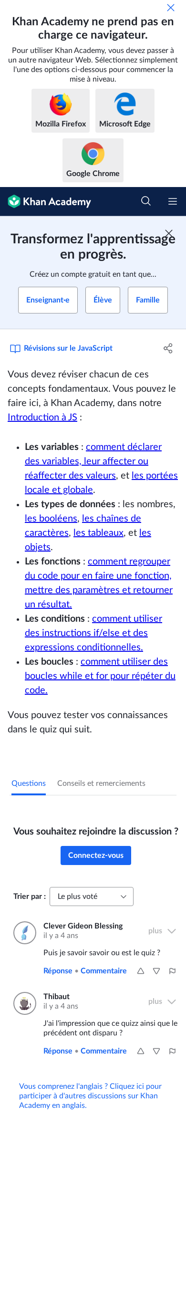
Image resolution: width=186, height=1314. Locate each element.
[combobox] (92, 896)
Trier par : (29, 896)
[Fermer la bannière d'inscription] (168, 233)
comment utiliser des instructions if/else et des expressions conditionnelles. (93, 633)
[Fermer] (170, 7)
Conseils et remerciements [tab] (101, 783)
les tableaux (98, 533)
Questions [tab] (28, 783)
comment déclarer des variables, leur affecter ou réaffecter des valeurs (93, 461)
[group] (93, 725)
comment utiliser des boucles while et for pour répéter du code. (100, 676)
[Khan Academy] (45, 202)
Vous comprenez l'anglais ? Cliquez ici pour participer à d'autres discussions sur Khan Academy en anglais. (90, 1096)
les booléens (51, 518)
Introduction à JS (42, 417)
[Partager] (168, 348)
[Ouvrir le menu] (172, 201)
